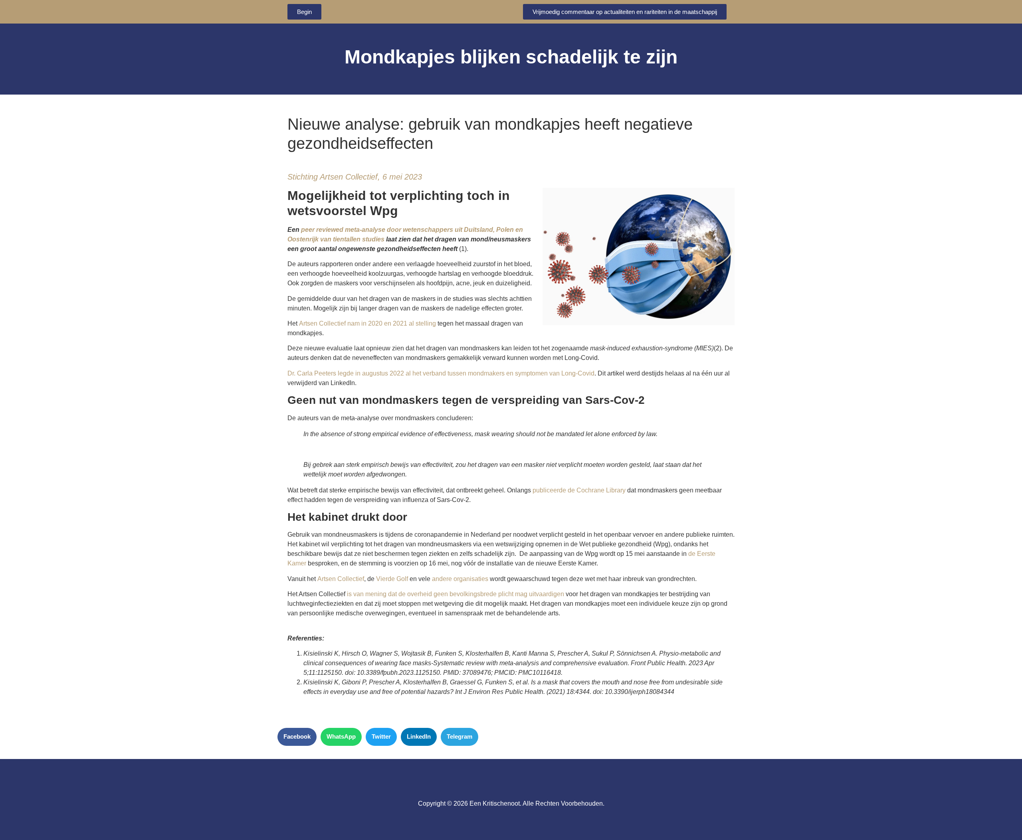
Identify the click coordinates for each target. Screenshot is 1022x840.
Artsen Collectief (340, 578)
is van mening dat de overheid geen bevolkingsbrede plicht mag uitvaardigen (455, 594)
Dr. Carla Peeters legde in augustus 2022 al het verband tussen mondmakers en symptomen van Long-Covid (440, 373)
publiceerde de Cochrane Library (579, 490)
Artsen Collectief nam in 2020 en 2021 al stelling (367, 323)
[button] (297, 737)
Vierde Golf (392, 578)
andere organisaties (460, 578)
